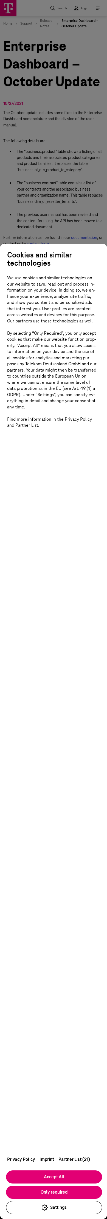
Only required (54, 1192)
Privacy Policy (21, 1159)
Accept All (54, 1177)
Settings (58, 1207)
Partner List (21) (74, 1159)
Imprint (47, 1159)
